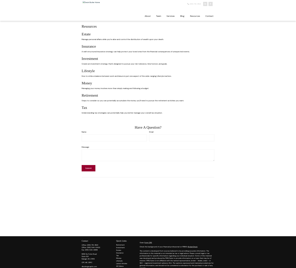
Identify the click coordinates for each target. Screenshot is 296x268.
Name (84, 132)
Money (87, 83)
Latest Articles (121, 263)
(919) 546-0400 (93, 247)
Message (85, 147)
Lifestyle (88, 71)
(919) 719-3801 (195, 4)
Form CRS (148, 243)
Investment (90, 59)
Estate (86, 34)
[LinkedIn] (205, 4)
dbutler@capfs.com (89, 266)
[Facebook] (210, 4)
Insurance (89, 46)
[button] (148, 16)
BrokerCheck (192, 247)
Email (151, 132)
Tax (84, 108)
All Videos (120, 266)
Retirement (90, 95)
